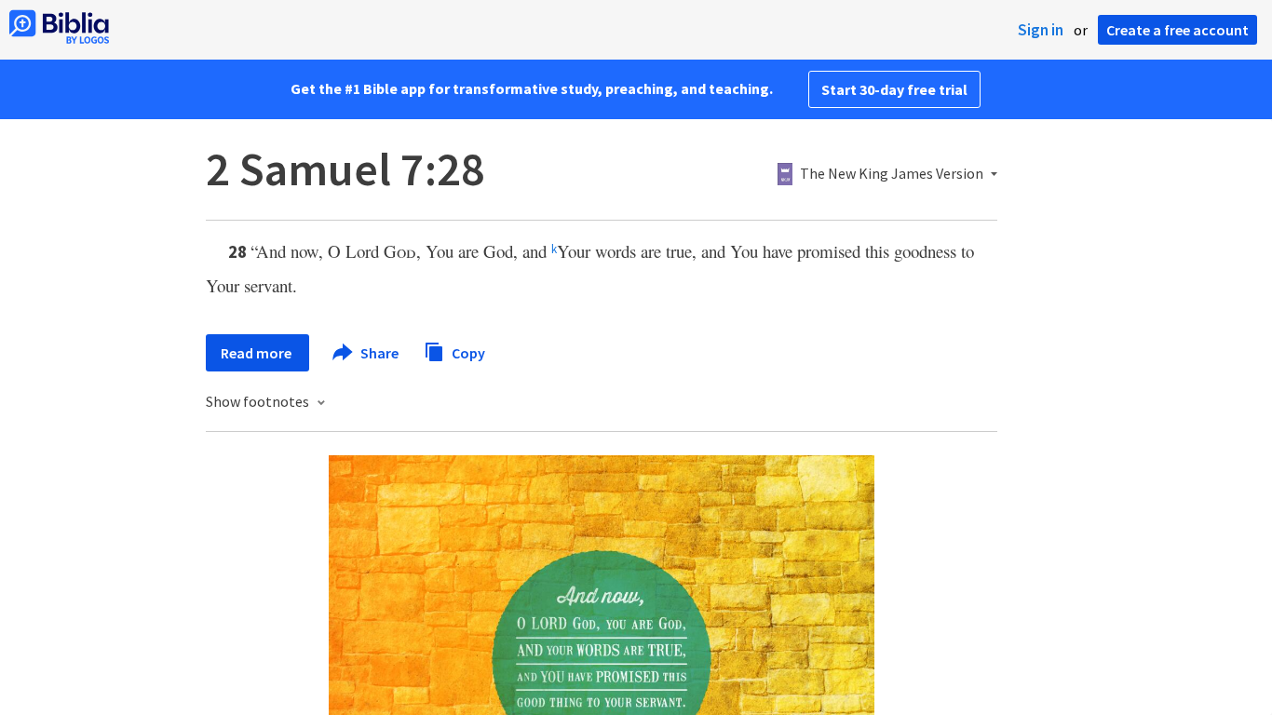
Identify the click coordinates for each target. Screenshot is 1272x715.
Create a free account (1177, 29)
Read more (257, 353)
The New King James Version (891, 174)
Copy (467, 352)
